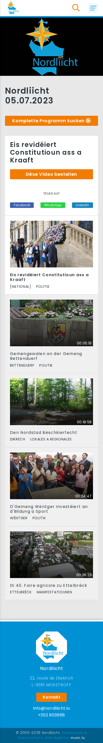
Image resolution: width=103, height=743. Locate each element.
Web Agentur (56, 737)
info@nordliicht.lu (51, 708)
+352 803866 (51, 715)
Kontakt (51, 697)
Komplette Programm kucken (48, 121)
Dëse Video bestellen (51, 174)
